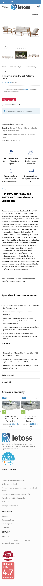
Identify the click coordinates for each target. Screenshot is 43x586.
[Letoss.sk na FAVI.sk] (21, 556)
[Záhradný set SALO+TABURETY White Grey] (11, 405)
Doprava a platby (8, 520)
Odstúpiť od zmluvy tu (10, 506)
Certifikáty (5, 528)
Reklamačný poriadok (9, 484)
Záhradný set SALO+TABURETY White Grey (11, 418)
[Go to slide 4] (17, 48)
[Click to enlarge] (5, 46)
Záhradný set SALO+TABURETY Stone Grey (30, 418)
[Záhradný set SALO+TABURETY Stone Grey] (30, 405)
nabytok (33, 134)
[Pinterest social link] (14, 140)
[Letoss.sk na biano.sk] (21, 571)
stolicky (14, 134)
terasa (27, 134)
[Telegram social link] (19, 140)
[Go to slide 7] (23, 48)
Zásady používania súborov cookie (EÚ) (16, 494)
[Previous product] (3, 71)
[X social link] (11, 140)
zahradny (20, 134)
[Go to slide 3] (15, 48)
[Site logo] (20, 7)
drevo (4, 137)
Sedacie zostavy (30, 67)
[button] (4, 31)
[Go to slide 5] (19, 48)
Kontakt (5, 516)
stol (9, 134)
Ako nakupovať (7, 524)
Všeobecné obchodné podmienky (13, 480)
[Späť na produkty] (5, 71)
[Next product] (8, 71)
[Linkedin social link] (17, 140)
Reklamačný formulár (9, 502)
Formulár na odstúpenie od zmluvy (14, 498)
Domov (4, 67)
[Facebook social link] (9, 140)
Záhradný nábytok (15, 67)
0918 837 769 (18, 543)
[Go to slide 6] (21, 48)
